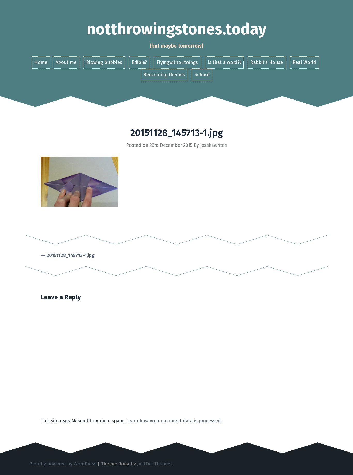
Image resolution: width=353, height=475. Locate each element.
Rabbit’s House (266, 62)
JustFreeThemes (154, 464)
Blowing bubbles (104, 62)
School (202, 75)
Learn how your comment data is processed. (174, 421)
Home (40, 62)
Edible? (139, 62)
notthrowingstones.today (176, 29)
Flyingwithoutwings (177, 62)
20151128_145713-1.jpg (70, 255)
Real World (304, 62)
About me (66, 62)
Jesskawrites (213, 145)
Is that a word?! (224, 62)
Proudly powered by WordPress (62, 464)
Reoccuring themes (164, 75)
